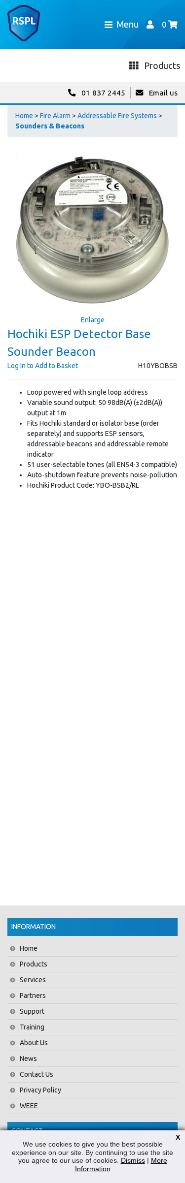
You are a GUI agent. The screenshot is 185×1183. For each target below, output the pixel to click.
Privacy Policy (40, 1090)
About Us (34, 1043)
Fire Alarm (55, 116)
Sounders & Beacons (49, 126)
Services (33, 980)
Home (24, 116)
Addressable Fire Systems (117, 116)
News (28, 1058)
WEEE (29, 1106)
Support (32, 1011)
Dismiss (133, 1160)
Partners (33, 995)
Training (32, 1027)
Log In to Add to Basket (42, 366)
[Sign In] (150, 24)
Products (33, 964)
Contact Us (36, 1074)
